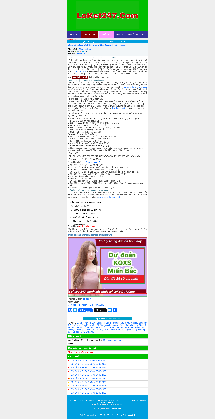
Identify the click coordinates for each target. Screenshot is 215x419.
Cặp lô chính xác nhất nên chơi (107, 319)
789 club (72, 400)
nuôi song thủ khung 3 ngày (134, 87)
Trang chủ (72, 42)
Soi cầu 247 (81, 54)
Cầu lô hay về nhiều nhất (131, 323)
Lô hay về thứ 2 (109, 327)
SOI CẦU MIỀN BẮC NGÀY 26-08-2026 (88, 368)
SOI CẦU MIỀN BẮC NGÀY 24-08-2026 (88, 375)
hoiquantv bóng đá (109, 400)
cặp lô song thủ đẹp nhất (109, 197)
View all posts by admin (78, 305)
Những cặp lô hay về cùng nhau (131, 327)
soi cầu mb (88, 299)
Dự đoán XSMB (97, 305)
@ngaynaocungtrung (112, 340)
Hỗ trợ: (71, 51)
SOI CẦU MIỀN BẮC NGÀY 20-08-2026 (88, 389)
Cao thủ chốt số (112, 323)
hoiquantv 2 (83, 400)
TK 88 (133, 400)
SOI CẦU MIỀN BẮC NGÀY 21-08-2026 (88, 386)
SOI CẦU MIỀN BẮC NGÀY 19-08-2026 (88, 393)
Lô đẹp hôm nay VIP (93, 327)
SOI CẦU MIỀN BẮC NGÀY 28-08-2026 (88, 360)
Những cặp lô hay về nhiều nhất (82, 330)
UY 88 (126, 400)
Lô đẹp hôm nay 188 (134, 325)
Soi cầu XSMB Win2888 (83, 332)
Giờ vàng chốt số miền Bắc (112, 325)
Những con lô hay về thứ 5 (108, 330)
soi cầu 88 (71, 39)
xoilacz (110, 402)
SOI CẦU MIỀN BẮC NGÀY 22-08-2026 (88, 382)
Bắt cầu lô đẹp (98, 323)
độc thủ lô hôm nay (86, 226)
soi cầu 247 (81, 71)
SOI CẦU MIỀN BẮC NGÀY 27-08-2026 (88, 364)
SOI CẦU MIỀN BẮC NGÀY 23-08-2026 (88, 378)
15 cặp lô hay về (84, 323)
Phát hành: (73, 49)
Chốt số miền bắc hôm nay (80, 352)
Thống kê (82, 42)
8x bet (119, 400)
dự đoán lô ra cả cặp (92, 162)
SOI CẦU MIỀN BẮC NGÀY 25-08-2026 (88, 371)
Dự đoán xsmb (118, 108)
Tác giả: (71, 54)
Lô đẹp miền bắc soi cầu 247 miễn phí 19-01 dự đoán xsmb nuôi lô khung (96, 45)
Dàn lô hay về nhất (90, 325)
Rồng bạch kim (85, 49)
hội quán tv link (95, 400)
